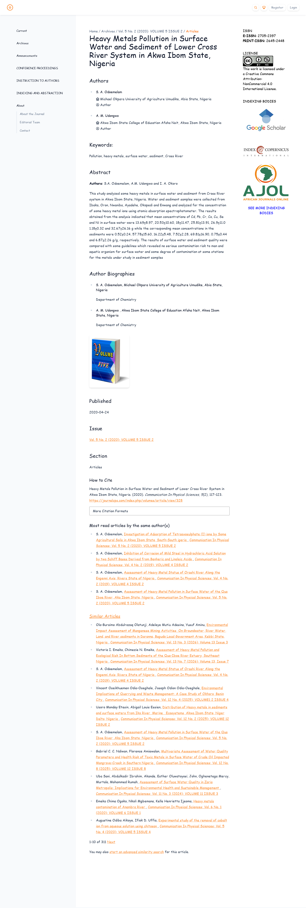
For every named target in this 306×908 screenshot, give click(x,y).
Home (93, 31)
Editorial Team (30, 122)
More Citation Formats (110, 510)
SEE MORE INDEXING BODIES (266, 210)
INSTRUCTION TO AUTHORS (37, 81)
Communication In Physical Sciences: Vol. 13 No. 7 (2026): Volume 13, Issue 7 (169, 661)
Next (111, 841)
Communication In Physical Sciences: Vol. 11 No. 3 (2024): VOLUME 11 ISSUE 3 (157, 793)
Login (293, 7)
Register (277, 7)
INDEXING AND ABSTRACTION (39, 93)
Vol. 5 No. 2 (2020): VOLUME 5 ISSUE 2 (150, 31)
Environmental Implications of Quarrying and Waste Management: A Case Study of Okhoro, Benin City (160, 693)
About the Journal (32, 114)
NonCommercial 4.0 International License (259, 86)
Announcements (26, 56)
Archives (22, 43)
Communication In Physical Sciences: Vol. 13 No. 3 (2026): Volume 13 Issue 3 (169, 642)
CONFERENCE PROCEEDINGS (37, 68)
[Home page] (10, 7)
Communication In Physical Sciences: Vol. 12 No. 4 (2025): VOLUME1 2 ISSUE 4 (167, 699)
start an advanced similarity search (136, 851)
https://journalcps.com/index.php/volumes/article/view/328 (136, 500)
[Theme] (264, 7)
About (20, 106)
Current (21, 31)
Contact (25, 130)
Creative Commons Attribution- (258, 76)
